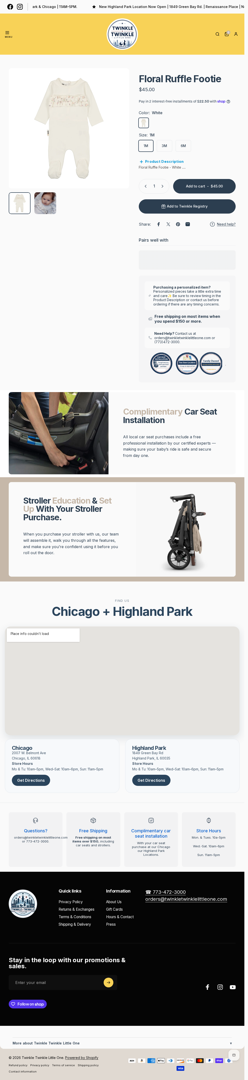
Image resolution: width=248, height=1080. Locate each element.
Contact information (23, 1071)
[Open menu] (7, 32)
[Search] (217, 34)
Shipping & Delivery (75, 924)
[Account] (236, 34)
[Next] (117, 136)
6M (183, 146)
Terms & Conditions (75, 917)
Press (111, 924)
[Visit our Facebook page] (10, 7)
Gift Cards (114, 909)
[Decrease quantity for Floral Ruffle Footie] (144, 186)
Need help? (226, 224)
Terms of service (63, 1065)
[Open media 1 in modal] (69, 128)
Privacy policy (39, 1065)
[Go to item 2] (45, 203)
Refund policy (18, 1065)
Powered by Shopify (81, 1058)
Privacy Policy (71, 902)
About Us (114, 902)
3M (164, 146)
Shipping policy (88, 1065)
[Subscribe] (108, 982)
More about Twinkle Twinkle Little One (122, 1043)
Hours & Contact (120, 917)
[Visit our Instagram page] (20, 7)
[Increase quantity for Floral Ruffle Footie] (163, 186)
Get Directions (31, 780)
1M (146, 146)
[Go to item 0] (20, 203)
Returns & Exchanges (76, 909)
